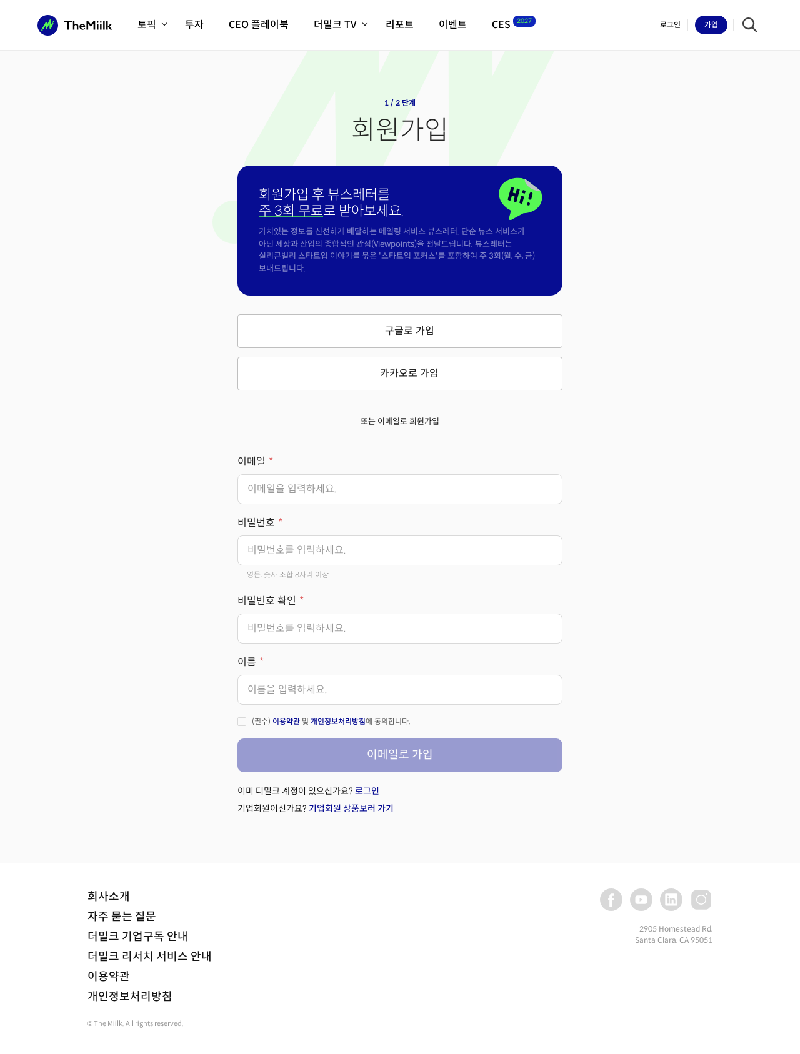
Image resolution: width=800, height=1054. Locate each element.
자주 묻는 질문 (122, 916)
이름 (247, 662)
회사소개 (109, 896)
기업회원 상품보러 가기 (351, 808)
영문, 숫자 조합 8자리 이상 (288, 574)
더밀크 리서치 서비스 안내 (150, 956)
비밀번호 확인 (267, 600)
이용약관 (286, 721)
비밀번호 (256, 522)
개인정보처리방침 (338, 721)
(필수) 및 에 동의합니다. (331, 721)
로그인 (367, 791)
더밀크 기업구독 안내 (138, 936)
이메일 (252, 461)
